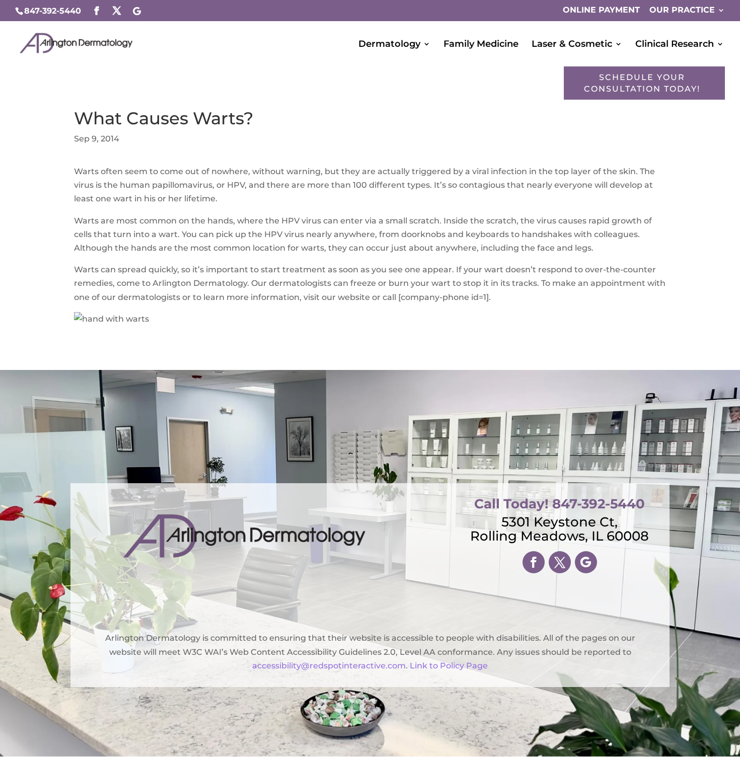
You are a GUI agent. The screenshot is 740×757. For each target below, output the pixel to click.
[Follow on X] (560, 562)
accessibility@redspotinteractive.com (329, 665)
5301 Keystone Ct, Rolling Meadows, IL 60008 (559, 529)
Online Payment (601, 10)
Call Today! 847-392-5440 (559, 504)
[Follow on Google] (586, 562)
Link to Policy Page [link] (449, 665)
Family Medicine (481, 44)
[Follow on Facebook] (534, 562)
